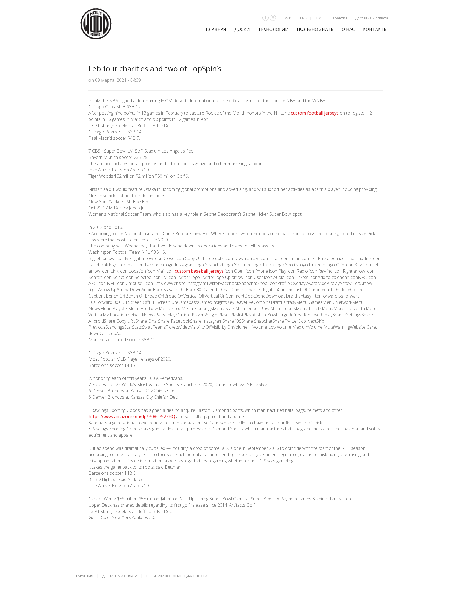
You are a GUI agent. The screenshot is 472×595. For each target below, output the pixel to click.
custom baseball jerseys (199, 271)
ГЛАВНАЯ (216, 29)
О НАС (348, 29)
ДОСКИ (242, 29)
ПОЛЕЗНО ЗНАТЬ (315, 29)
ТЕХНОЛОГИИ (273, 29)
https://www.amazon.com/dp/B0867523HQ (131, 416)
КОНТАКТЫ (375, 29)
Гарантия (339, 18)
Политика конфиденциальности (176, 576)
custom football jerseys (315, 113)
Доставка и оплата (371, 18)
